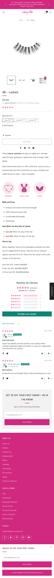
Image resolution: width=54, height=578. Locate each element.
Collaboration (7, 456)
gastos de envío (10, 103)
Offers (4, 460)
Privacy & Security (9, 510)
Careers (5, 448)
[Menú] (3, 12)
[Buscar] (50, 12)
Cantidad (7, 125)
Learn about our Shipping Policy (27, 573)
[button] (7, 107)
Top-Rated (6, 468)
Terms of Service (8, 514)
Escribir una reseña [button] (27, 314)
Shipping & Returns (9, 502)
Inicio (21, 20)
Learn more (30, 6)
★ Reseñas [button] (52, 291)
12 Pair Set (32, 120)
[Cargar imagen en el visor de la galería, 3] (32, 80)
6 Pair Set (19, 120)
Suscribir (27, 564)
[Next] (48, 4)
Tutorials (5, 464)
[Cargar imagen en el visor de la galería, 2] (21, 80)
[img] (7, 331)
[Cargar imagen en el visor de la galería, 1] (11, 80)
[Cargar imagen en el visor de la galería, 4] (42, 80)
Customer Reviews (9, 481)
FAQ (4, 494)
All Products (7, 473)
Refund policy (7, 518)
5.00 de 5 (33, 288)
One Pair (8, 120)
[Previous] (5, 4)
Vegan (4, 477)
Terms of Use (7, 506)
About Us (6, 444)
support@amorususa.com (12, 531)
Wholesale (6, 498)
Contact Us (6, 452)
